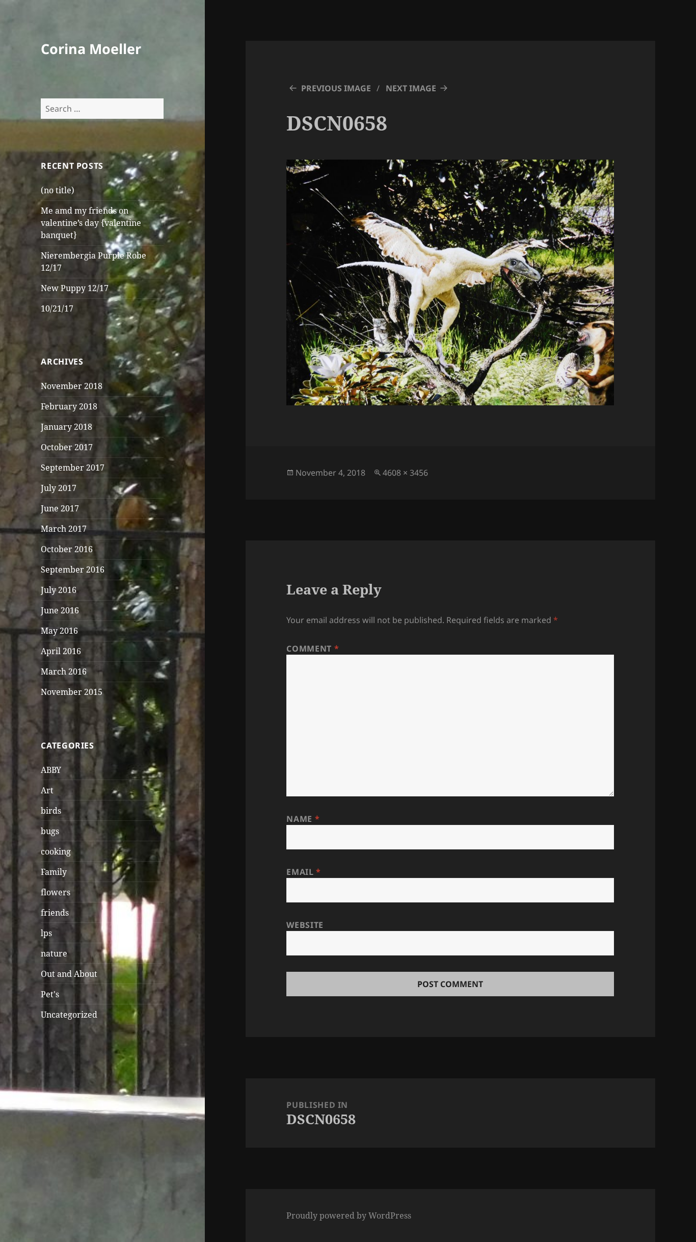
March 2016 (64, 671)
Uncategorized (69, 1014)
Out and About (69, 973)
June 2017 (60, 508)
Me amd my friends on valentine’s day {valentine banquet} (91, 223)
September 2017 (72, 467)
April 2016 (61, 651)
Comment (312, 648)
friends (55, 912)
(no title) (57, 190)
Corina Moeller (91, 48)
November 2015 (71, 691)
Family (54, 871)
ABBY (51, 769)
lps (46, 933)
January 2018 (66, 426)
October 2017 (67, 447)
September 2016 (72, 569)
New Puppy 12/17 (75, 288)
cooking (56, 851)
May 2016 (59, 630)
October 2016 (67, 549)
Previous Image (336, 88)
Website (304, 924)
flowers (55, 892)
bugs (50, 831)
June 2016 (60, 610)
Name (302, 818)
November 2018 (71, 386)
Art (47, 790)
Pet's (50, 994)
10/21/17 (57, 308)
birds (51, 810)
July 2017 (58, 488)
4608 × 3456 (405, 472)
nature (54, 953)
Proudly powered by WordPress (348, 1215)
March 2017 (64, 528)
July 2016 (58, 590)
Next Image (411, 88)
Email (303, 871)
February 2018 (69, 406)
